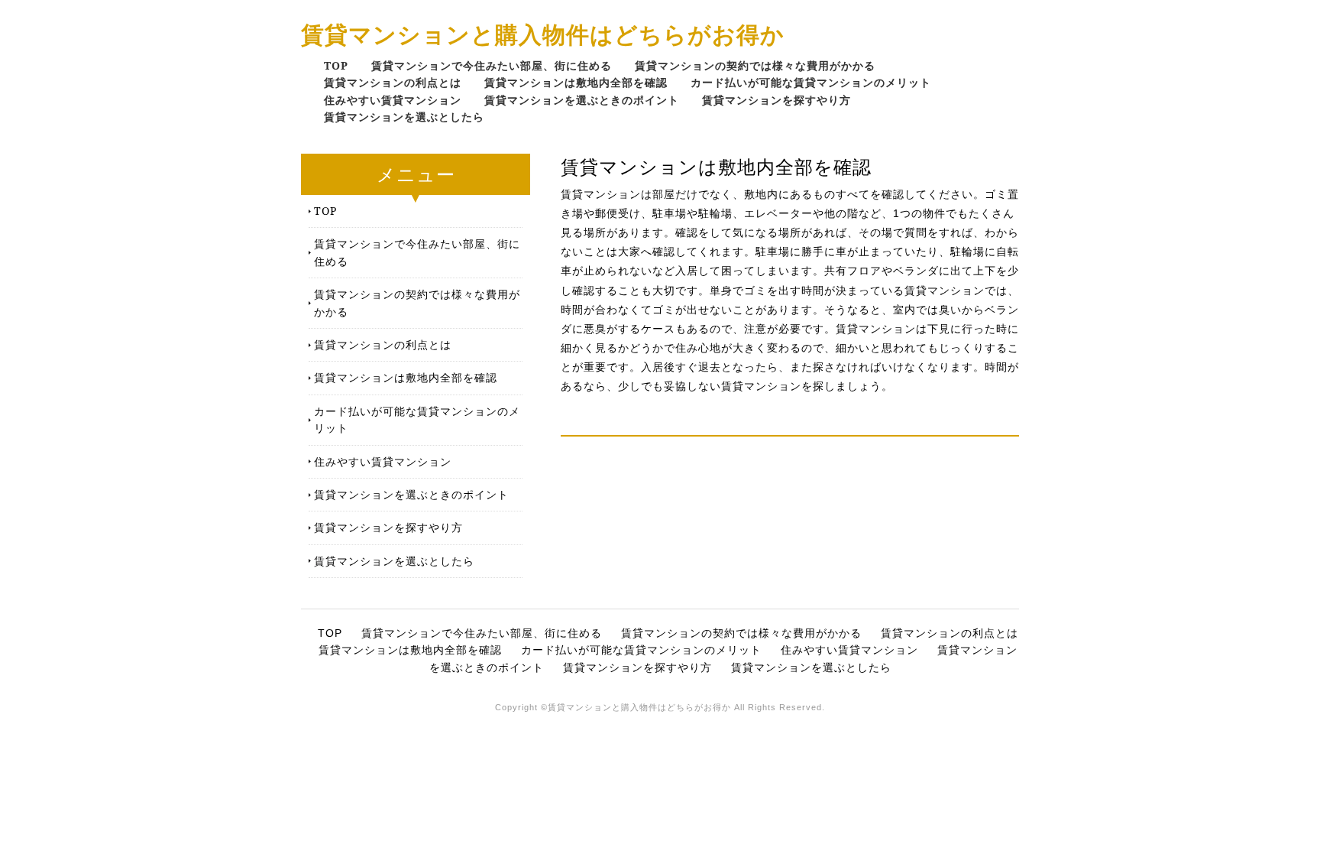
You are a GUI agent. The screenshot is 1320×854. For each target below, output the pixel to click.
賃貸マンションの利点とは (392, 82)
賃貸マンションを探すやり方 (776, 100)
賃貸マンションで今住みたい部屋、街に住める (491, 65)
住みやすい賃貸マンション (392, 100)
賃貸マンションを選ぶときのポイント (581, 100)
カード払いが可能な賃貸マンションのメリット (811, 82)
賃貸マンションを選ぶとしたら (404, 116)
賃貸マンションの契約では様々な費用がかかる (755, 65)
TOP (336, 65)
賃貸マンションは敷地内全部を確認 (576, 82)
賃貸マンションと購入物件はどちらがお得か (543, 34)
